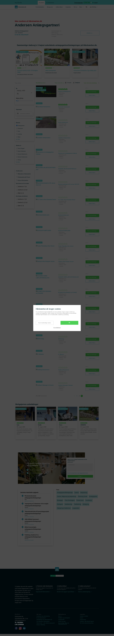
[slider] (24, 100)
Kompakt (69, 82)
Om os (75, 7)
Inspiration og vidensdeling (43, 616)
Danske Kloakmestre (22, 157)
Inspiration (68, 7)
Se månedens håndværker (43, 621)
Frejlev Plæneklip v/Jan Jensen (65, 246)
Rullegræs (60, 504)
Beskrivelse (70, 462)
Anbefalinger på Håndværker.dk (44, 619)
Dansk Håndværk (22, 151)
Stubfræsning (68, 504)
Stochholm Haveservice (64, 106)
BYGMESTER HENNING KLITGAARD (67, 292)
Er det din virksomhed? (22, 34)
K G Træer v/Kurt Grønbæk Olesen (66, 199)
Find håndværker (40, 7)
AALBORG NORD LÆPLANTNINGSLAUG (68, 277)
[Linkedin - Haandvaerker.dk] (25, 628)
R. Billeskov (61, 354)
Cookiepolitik (61, 619)
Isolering (20, 134)
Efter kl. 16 (21, 193)
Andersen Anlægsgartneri (64, 91)
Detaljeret (77, 82)
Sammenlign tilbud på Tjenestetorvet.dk (63, 623)
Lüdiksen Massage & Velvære (65, 385)
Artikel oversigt (61, 621)
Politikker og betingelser (64, 617)
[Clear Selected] (31, 92)
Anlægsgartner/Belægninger (65, 492)
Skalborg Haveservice (63, 369)
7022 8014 (20, 622)
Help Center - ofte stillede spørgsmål (46, 623)
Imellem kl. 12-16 (22, 189)
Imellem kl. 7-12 (22, 186)
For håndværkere (50, 2)
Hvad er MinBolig (41, 624)
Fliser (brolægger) (70, 500)
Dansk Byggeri (21, 148)
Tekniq (19, 159)
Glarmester (20, 128)
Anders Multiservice (63, 122)
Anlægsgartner (21, 125)
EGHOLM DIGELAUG (63, 215)
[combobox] (24, 92)
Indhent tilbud (59, 7)
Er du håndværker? (41, 617)
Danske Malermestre (22, 154)
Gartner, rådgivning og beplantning (66, 496)
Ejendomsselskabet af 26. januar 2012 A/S (68, 184)
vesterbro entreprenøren (64, 137)
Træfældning (77, 504)
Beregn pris (50, 7)
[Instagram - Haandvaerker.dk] (21, 628)
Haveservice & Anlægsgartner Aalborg (67, 153)
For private (41, 2)
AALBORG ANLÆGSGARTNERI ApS (67, 168)
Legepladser (75, 508)
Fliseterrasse (80, 500)
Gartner (77, 492)
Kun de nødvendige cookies (44, 322)
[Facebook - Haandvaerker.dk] (17, 628)
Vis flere (18, 139)
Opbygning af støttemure (64, 508)
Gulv (19, 131)
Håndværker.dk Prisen (24, 177)
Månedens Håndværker (24, 174)
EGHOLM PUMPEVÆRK (64, 230)
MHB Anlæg (61, 338)
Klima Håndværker (23, 180)
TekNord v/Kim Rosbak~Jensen (66, 261)
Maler (19, 137)
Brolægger (60, 500)
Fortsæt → (80, 476)
